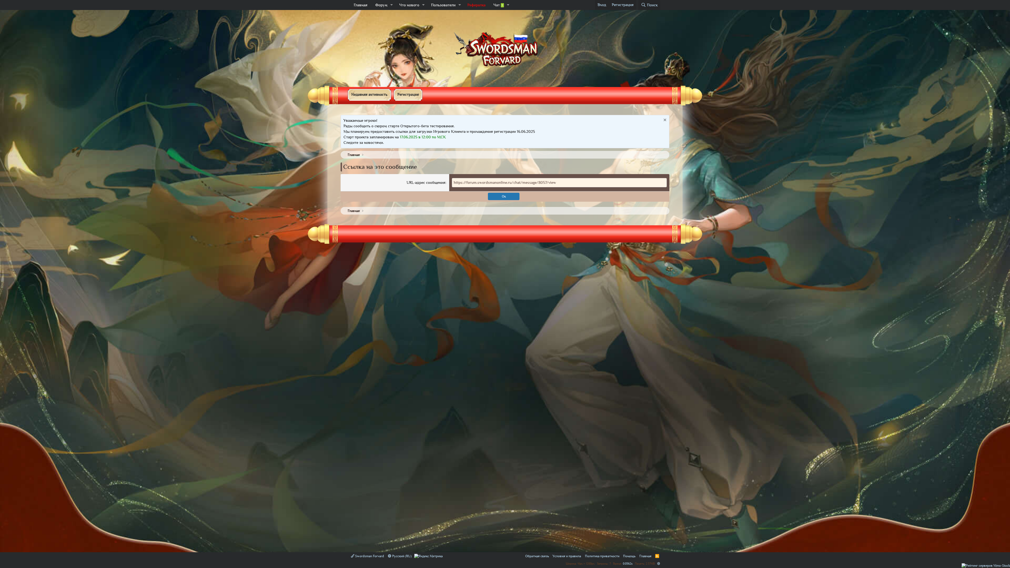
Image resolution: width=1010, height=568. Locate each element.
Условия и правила (567, 556)
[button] (391, 5)
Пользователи (443, 5)
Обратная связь (537, 556)
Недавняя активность (369, 94)
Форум (381, 5)
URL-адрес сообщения (426, 182)
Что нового (409, 5)
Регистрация (408, 94)
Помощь (629, 556)
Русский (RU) (401, 556)
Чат (498, 5)
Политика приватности (602, 556)
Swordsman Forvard (369, 556)
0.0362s (628, 563)
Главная (360, 5)
